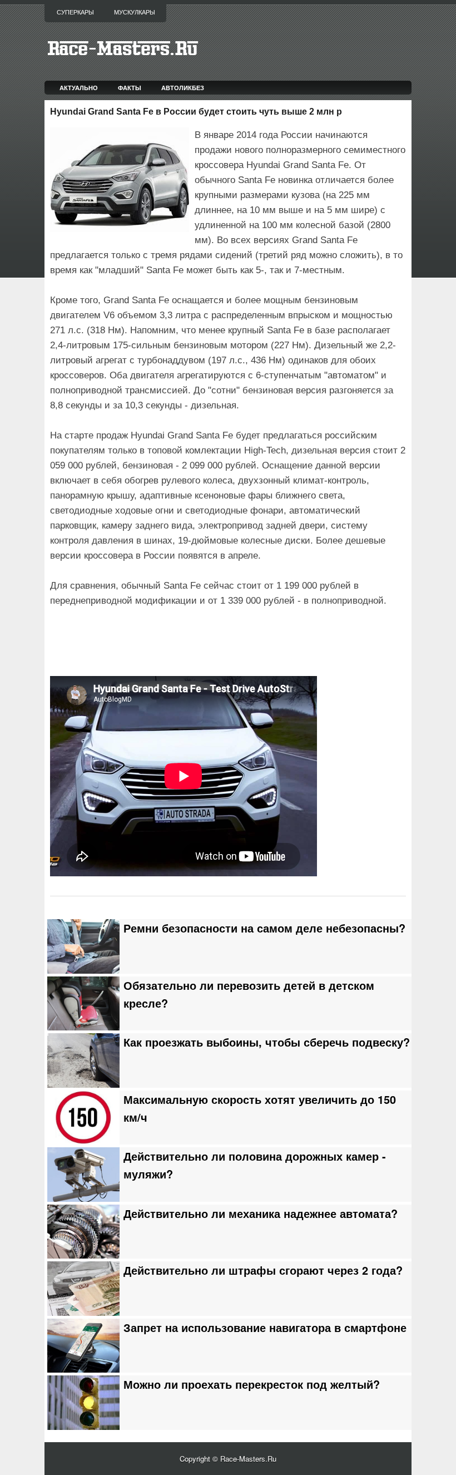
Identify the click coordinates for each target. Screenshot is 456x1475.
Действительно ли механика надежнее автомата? (260, 1213)
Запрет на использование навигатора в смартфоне (265, 1327)
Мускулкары (134, 12)
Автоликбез (182, 87)
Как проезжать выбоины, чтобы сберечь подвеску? (266, 1042)
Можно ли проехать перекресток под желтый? (251, 1384)
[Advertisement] (180, 640)
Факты (129, 87)
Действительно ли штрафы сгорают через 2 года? (263, 1270)
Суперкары (75, 12)
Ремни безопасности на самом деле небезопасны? (264, 928)
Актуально (79, 87)
